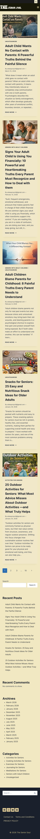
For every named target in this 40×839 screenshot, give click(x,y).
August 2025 (11, 719)
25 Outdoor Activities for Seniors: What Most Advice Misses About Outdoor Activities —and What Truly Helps (19, 498)
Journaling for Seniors (15, 767)
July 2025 (10, 722)
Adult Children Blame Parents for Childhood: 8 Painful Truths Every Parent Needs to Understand (19, 639)
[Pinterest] (17, 810)
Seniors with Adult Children (16, 147)
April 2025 (10, 732)
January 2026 (12, 709)
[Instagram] (8, 810)
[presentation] (20, 26)
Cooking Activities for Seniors (18, 761)
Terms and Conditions (24, 817)
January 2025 (12, 741)
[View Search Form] (35, 1)
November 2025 (13, 715)
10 (26, 571)
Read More (11, 112)
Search (6, 581)
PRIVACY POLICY (11, 821)
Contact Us (8, 817)
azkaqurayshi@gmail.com (16, 69)
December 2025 (13, 712)
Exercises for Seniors (15, 764)
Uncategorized (11, 41)
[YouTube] (13, 810)
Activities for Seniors (13, 480)
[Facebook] (4, 810)
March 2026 (11, 702)
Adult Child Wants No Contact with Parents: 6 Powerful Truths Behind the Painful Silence (19, 55)
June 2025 (10, 725)
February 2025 (12, 738)
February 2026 (12, 706)
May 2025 (10, 728)
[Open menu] (38, 7)
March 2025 (11, 735)
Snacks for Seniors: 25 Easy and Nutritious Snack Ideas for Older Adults (19, 391)
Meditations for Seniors (16, 771)
